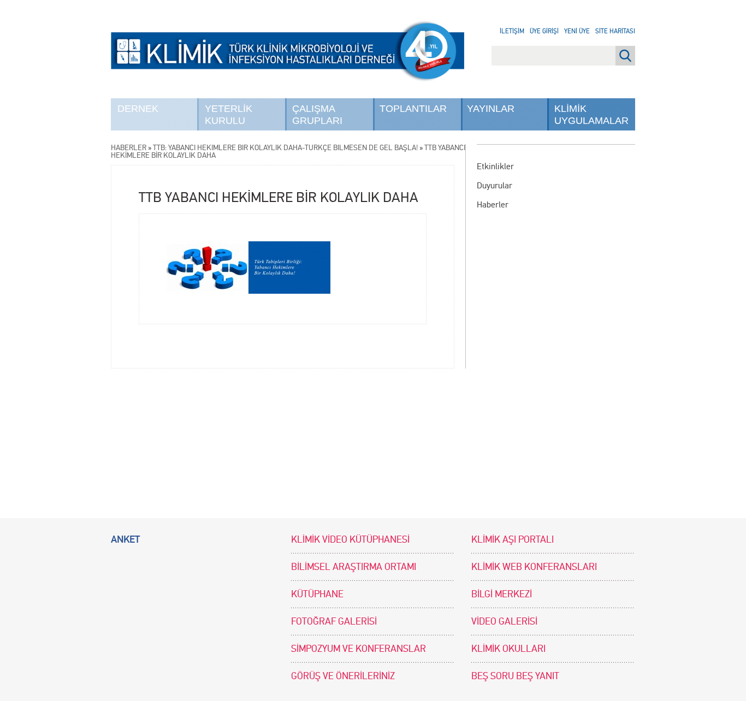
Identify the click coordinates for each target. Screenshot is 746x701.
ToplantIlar (413, 108)
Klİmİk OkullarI (508, 649)
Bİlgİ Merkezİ (501, 594)
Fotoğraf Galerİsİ (334, 621)
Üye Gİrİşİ (544, 31)
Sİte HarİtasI (615, 31)
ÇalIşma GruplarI (317, 114)
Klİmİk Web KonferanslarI (534, 567)
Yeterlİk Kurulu (228, 114)
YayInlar (490, 108)
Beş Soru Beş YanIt (515, 676)
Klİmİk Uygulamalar (591, 114)
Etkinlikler (495, 166)
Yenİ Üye (577, 31)
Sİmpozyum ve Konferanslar (358, 649)
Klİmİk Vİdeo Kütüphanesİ (350, 539)
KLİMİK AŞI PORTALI (512, 539)
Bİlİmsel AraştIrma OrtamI (353, 567)
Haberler (492, 204)
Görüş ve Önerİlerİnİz (343, 676)
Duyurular (494, 185)
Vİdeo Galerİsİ (504, 621)
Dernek (137, 108)
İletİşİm (512, 31)
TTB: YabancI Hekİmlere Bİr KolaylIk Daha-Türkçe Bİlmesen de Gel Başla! (285, 147)
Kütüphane (317, 594)
